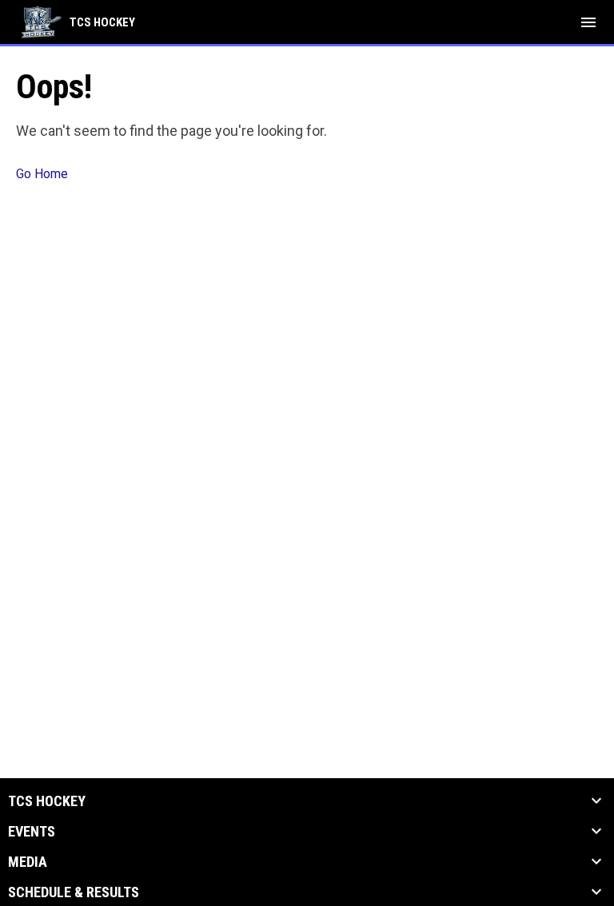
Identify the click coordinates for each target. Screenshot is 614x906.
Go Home (42, 173)
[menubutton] (588, 22)
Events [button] (31, 832)
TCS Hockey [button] (47, 801)
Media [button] (27, 862)
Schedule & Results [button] (73, 892)
